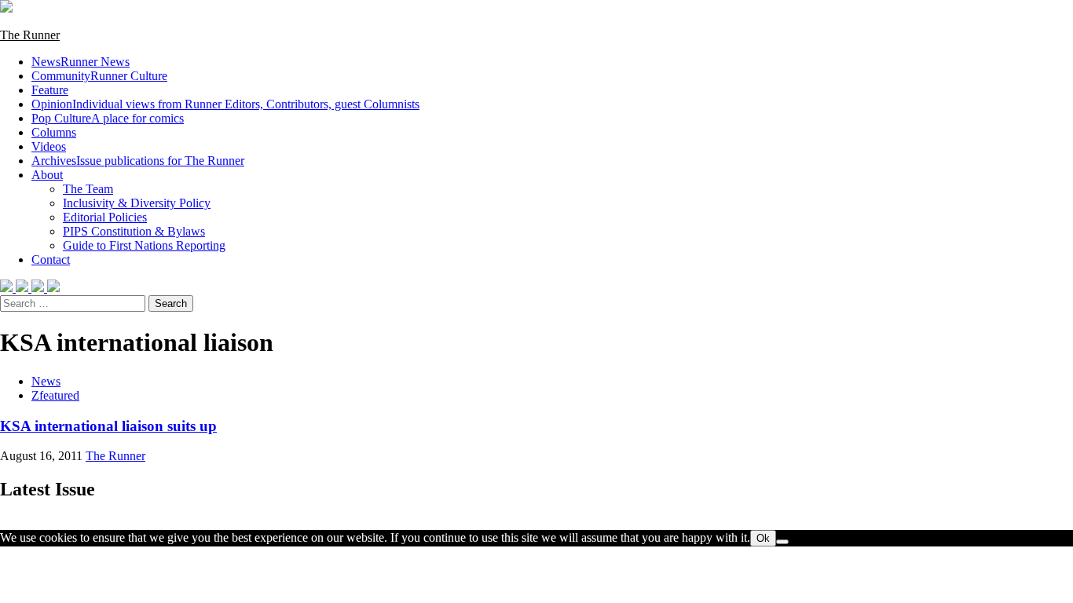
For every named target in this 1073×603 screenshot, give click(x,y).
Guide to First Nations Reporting (144, 245)
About (47, 174)
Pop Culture (107, 118)
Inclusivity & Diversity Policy (137, 203)
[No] (782, 541)
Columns (53, 132)
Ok (763, 538)
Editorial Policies (105, 217)
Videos (48, 146)
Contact (50, 259)
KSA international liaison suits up (108, 426)
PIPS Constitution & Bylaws (134, 231)
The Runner (30, 35)
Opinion (225, 104)
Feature (49, 90)
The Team (88, 189)
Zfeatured (55, 395)
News (80, 61)
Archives (137, 160)
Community (99, 75)
